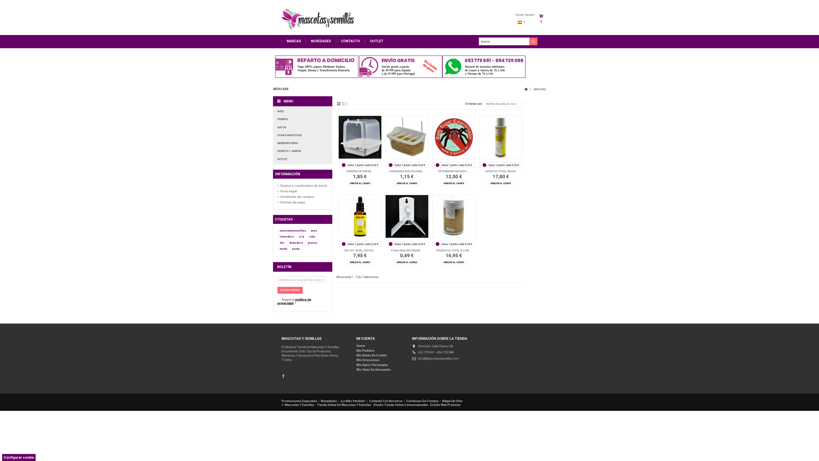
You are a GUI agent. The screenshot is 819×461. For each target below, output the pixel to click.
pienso (312, 242)
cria (301, 236)
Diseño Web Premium (445, 405)
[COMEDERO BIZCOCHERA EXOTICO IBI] (407, 137)
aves (314, 230)
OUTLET (376, 41)
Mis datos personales (372, 365)
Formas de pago (292, 202)
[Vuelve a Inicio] (526, 89)
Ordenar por (473, 103)
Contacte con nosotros (386, 401)
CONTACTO (350, 41)
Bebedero (296, 242)
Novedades (329, 401)
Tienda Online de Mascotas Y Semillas (344, 405)
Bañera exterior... (360, 171)
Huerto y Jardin (289, 151)
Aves (280, 111)
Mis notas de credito (371, 355)
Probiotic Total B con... (454, 250)
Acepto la (294, 301)
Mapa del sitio (452, 401)
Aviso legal (288, 191)
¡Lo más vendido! (353, 401)
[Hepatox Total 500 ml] (500, 137)
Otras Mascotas (289, 135)
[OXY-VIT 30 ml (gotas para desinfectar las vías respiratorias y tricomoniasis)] (360, 216)
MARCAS (294, 41)
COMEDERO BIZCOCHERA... (407, 171)
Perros (282, 119)
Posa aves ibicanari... (407, 250)
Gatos (281, 127)
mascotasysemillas (293, 230)
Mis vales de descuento (373, 369)
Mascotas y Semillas (299, 405)
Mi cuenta (365, 338)
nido (312, 236)
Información (287, 174)
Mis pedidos (365, 350)
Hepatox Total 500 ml (500, 171)
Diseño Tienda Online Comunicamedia (400, 405)
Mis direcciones (368, 360)
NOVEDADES (321, 41)
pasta (296, 248)
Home (360, 345)
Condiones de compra (297, 197)
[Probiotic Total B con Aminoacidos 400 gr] (454, 216)
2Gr (282, 242)
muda (283, 248)
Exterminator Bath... (453, 171)
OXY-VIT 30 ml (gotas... (360, 250)
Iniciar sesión (525, 15)
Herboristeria (287, 143)
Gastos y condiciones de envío (303, 186)
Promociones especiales (300, 401)
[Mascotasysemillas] (318, 19)
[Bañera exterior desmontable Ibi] (360, 137)
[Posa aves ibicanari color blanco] (407, 216)
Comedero (287, 236)
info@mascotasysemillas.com (438, 358)
